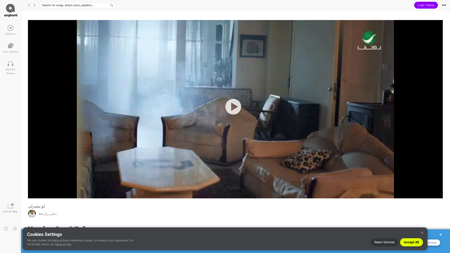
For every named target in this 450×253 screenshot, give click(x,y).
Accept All (411, 242)
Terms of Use (62, 244)
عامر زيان (50, 214)
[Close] (422, 232)
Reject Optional (384, 242)
